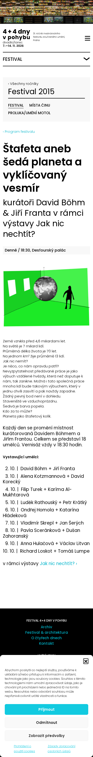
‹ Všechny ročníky (23, 83)
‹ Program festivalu (19, 131)
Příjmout (46, 709)
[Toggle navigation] (87, 38)
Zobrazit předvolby (47, 735)
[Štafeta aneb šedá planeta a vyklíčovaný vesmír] (46, 296)
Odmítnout (46, 722)
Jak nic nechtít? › (58, 563)
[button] (85, 661)
